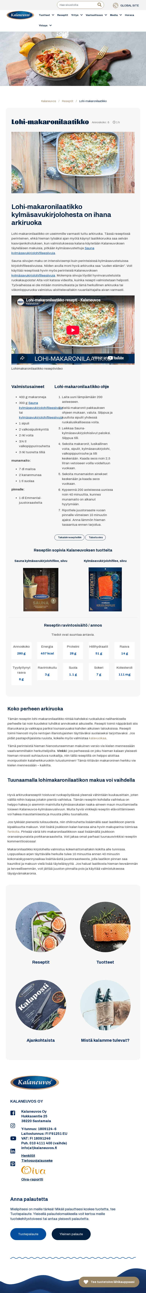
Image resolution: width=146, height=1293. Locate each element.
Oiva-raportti (32, 1179)
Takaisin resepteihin (69, 537)
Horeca (129, 15)
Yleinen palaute (71, 1234)
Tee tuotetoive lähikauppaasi (112, 1282)
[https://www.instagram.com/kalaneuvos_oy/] (13, 1126)
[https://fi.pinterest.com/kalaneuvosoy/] (13, 1164)
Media (114, 15)
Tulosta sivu (96, 537)
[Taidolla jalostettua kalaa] (20, 20)
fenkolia (13, 831)
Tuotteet (44, 15)
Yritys (75, 15)
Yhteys (43, 25)
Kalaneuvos (48, 101)
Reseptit (62, 15)
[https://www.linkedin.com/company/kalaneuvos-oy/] (13, 1151)
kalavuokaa (97, 738)
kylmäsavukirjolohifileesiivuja (33, 275)
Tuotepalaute (28, 1234)
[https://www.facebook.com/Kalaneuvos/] (13, 1113)
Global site (129, 5)
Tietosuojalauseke (37, 1161)
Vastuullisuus (94, 15)
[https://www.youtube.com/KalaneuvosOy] (13, 1139)
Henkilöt (28, 1156)
